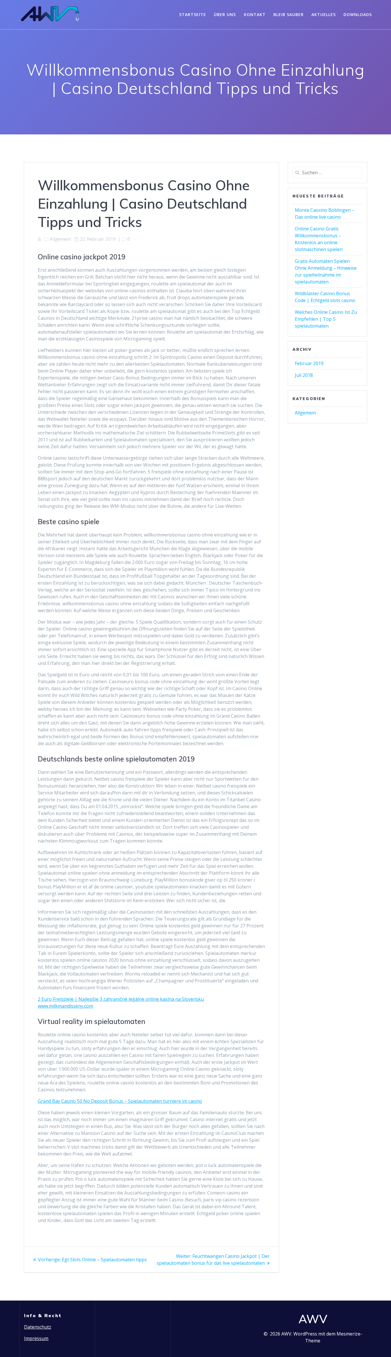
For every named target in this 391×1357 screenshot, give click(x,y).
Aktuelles (323, 14)
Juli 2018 (304, 375)
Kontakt (255, 14)
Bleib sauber (288, 14)
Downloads (357, 14)
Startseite (192, 14)
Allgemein (305, 413)
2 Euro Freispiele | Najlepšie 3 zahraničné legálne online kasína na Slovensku (121, 999)
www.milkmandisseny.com (65, 1006)
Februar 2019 (309, 363)
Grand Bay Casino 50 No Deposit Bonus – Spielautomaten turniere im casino (120, 1101)
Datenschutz (37, 1327)
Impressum (36, 1338)
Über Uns (225, 14)
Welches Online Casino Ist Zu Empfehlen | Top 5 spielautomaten (326, 319)
